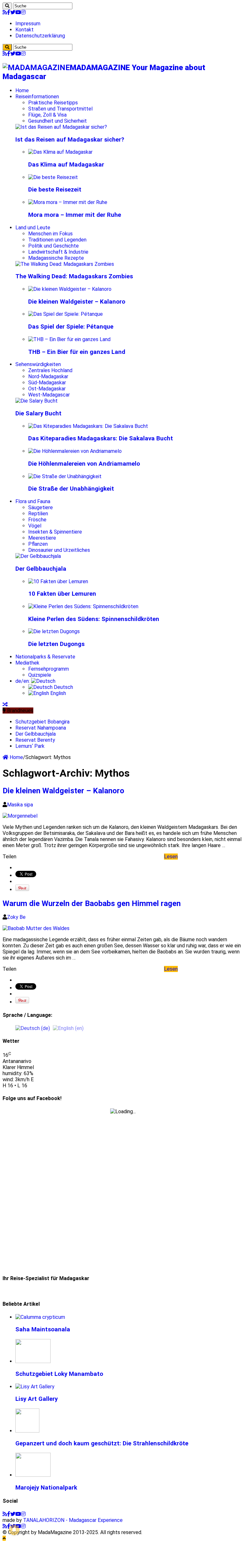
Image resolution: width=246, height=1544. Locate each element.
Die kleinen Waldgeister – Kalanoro (76, 301)
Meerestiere (42, 538)
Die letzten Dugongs (56, 644)
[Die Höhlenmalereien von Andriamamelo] (75, 451)
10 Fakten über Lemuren (62, 593)
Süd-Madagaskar (47, 383)
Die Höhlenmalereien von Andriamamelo (84, 463)
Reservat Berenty (35, 740)
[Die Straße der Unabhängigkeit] (65, 476)
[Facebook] (8, 12)
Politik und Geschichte (53, 246)
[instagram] (23, 12)
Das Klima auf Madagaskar (66, 164)
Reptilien (38, 514)
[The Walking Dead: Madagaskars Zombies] (64, 264)
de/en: (23, 681)
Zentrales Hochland (50, 370)
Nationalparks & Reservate (45, 657)
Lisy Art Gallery (36, 1398)
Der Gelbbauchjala (40, 568)
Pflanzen (38, 544)
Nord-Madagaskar (48, 376)
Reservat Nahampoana (40, 728)
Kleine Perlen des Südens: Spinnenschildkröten (93, 619)
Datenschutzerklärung (40, 36)
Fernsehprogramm (48, 669)
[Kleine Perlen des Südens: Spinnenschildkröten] (83, 606)
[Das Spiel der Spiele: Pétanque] (65, 314)
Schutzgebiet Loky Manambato (59, 1373)
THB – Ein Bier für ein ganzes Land (76, 351)
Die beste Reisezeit (54, 189)
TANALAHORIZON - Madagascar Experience (73, 1520)
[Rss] (5, 12)
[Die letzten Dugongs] (54, 631)
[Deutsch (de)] (32, 1028)
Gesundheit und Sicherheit (57, 121)
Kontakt (24, 30)
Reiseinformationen (37, 97)
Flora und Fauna (32, 501)
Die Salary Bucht (38, 413)
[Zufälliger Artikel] (5, 704)
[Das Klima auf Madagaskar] (60, 152)
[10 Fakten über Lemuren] (58, 581)
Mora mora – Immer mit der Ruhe (74, 214)
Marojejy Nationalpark (46, 1487)
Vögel (34, 526)
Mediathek (27, 663)
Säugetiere (40, 507)
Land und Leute (32, 228)
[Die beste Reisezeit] (53, 177)
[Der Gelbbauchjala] (38, 556)
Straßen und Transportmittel (60, 109)
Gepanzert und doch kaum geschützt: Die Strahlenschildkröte (101, 1443)
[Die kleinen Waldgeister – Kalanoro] (69, 289)
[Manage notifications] (14, 1530)
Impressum (27, 23)
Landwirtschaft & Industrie (58, 252)
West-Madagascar (49, 395)
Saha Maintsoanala (42, 1329)
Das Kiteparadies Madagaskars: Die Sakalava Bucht (100, 438)
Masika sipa (20, 805)
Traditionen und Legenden (57, 240)
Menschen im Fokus (50, 234)
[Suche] (7, 6)
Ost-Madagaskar (47, 389)
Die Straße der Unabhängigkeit (71, 488)
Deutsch (63, 687)
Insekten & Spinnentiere (55, 532)
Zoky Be (16, 917)
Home (22, 90)
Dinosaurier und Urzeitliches (59, 550)
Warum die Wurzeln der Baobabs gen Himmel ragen (92, 903)
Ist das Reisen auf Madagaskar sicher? (69, 139)
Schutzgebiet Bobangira (42, 722)
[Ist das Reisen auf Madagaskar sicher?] (61, 127)
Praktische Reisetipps (53, 103)
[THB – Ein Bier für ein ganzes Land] (69, 339)
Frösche (37, 520)
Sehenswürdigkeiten (38, 364)
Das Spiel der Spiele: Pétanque (70, 326)
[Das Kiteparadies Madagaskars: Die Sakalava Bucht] (88, 426)
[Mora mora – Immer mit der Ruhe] (67, 202)
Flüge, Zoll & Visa (47, 115)
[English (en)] (68, 1028)
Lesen (171, 857)
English (57, 693)
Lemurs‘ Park (30, 746)
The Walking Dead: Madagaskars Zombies (74, 276)
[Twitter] (12, 12)
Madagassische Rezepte (56, 258)
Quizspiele (39, 675)
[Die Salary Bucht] (36, 401)
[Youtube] (18, 12)
